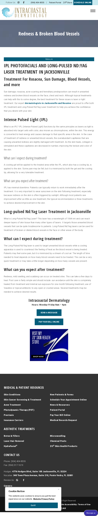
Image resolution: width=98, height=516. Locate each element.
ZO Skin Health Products (63, 446)
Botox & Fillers (12, 436)
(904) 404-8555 (37, 3)
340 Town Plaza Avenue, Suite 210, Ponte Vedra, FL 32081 (43, 475)
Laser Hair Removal (14, 441)
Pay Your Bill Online (49, 322)
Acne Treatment (12, 405)
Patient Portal (55, 3)
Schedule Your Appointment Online (68, 400)
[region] (33, 499)
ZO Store (67, 2)
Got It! (33, 505)
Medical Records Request (63, 420)
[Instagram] (18, 2)
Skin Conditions (12, 394)
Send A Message (49, 313)
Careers (8, 486)
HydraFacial (10, 446)
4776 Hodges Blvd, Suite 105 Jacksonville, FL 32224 (39, 471)
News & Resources (60, 405)
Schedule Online (83, 3)
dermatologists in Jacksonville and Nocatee (48, 103)
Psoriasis (9, 415)
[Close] (58, 489)
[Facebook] (24, 2)
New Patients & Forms (61, 394)
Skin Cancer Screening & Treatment (22, 400)
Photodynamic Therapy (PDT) (19, 410)
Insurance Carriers (13, 420)
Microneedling (57, 436)
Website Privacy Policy (43, 499)
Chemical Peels (58, 441)
